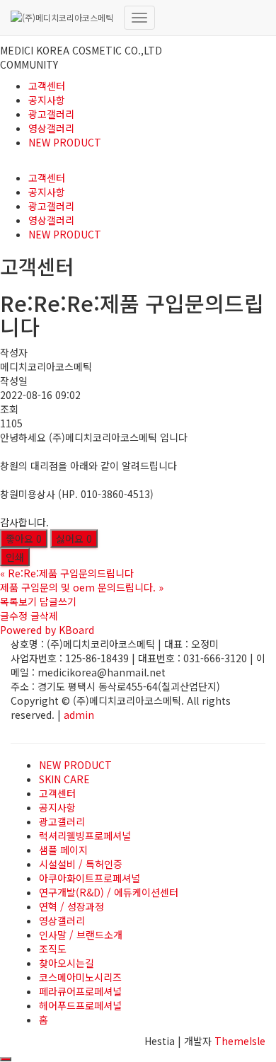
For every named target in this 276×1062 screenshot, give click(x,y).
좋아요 (24, 538)
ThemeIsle (239, 1041)
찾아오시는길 (66, 963)
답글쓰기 (58, 601)
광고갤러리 (51, 114)
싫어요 (74, 538)
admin (79, 715)
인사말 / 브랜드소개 (80, 935)
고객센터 (46, 86)
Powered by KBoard (47, 630)
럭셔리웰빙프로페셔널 (85, 836)
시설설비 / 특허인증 (80, 864)
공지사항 (46, 100)
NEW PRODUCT (64, 142)
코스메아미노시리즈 (80, 977)
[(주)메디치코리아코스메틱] (62, 17)
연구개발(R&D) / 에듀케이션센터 (108, 892)
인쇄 (15, 557)
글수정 (14, 615)
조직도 (53, 949)
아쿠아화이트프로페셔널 (89, 878)
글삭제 (44, 615)
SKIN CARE (64, 779)
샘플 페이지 (63, 850)
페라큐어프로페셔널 (80, 991)
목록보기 (18, 601)
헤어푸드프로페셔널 (80, 1005)
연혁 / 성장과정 (71, 906)
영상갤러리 (51, 128)
